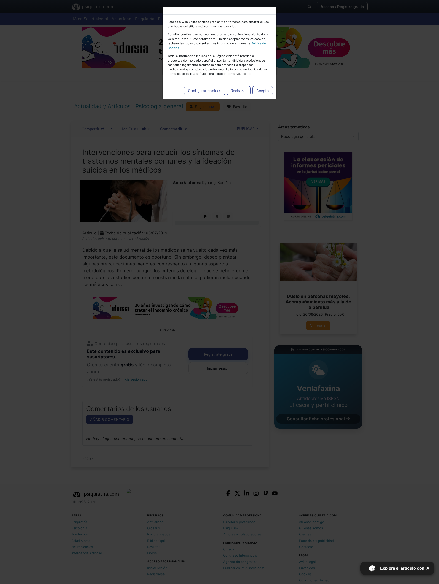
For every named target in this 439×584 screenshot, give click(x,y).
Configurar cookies (204, 90)
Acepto (262, 90)
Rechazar (239, 90)
